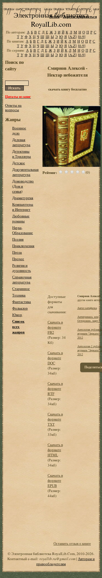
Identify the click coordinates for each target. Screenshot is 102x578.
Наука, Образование (22, 230)
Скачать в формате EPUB (55, 480)
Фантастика (21, 301)
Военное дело (19, 130)
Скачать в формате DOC (55, 357)
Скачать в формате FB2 (55, 327)
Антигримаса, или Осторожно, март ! (88, 319)
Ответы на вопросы (13, 107)
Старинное (21, 288)
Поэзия (18, 239)
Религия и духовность (21, 268)
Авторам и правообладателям (65, 561)
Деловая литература (21, 142)
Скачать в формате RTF (55, 388)
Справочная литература (21, 279)
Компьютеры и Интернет (22, 207)
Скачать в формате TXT (55, 419)
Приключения (23, 245)
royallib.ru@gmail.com (57, 558)
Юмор (17, 314)
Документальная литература (25, 172)
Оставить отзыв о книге (72, 543)
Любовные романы (20, 218)
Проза (17, 252)
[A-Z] (72, 36)
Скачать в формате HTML (55, 449)
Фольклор (20, 308)
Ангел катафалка (87, 308)
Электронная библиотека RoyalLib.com (51, 19)
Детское (18, 162)
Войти (54, 16)
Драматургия (22, 197)
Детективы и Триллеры (21, 154)
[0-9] (81, 36)
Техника (19, 295)
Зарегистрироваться (80, 16)
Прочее (18, 258)
